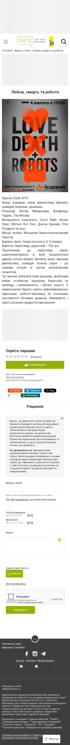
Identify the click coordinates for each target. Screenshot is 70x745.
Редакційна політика (26, 737)
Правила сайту (40, 735)
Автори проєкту (45, 660)
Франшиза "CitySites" (13, 647)
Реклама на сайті (11, 644)
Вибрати (16, 573)
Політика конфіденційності (17, 735)
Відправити (20, 609)
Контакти (31, 660)
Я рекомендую (37, 364)
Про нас (20, 660)
